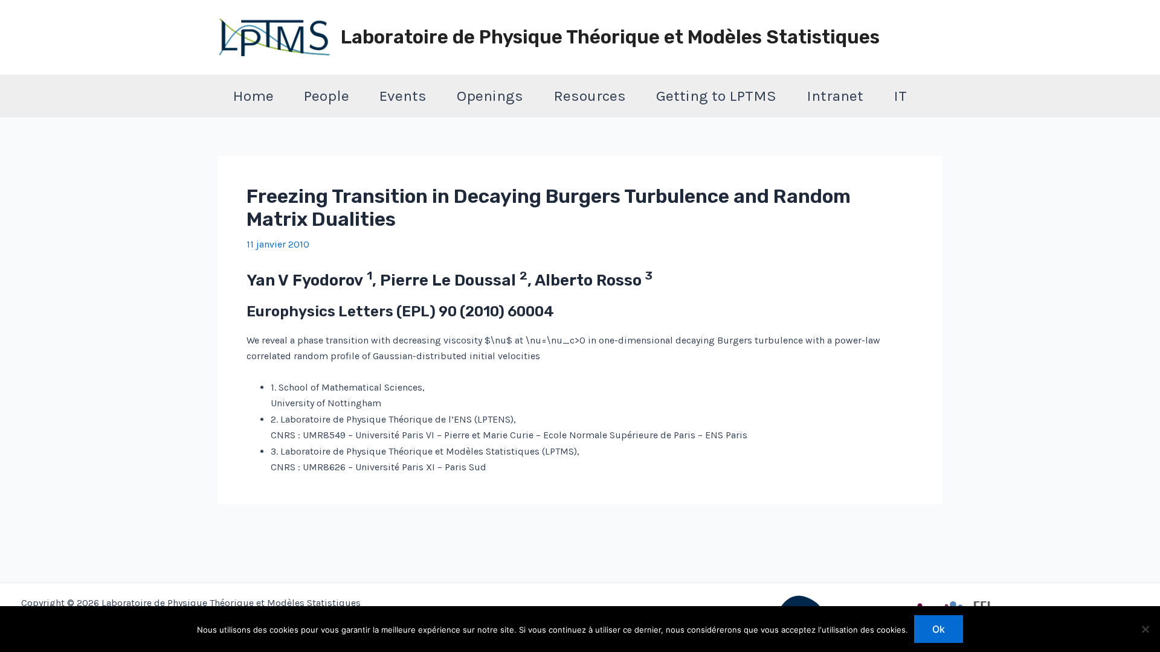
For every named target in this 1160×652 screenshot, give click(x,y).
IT (900, 95)
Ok (938, 629)
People (326, 95)
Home (253, 95)
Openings (490, 95)
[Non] (1145, 629)
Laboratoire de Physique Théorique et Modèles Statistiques (610, 37)
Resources (589, 95)
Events (403, 95)
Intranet (835, 95)
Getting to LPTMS (716, 95)
